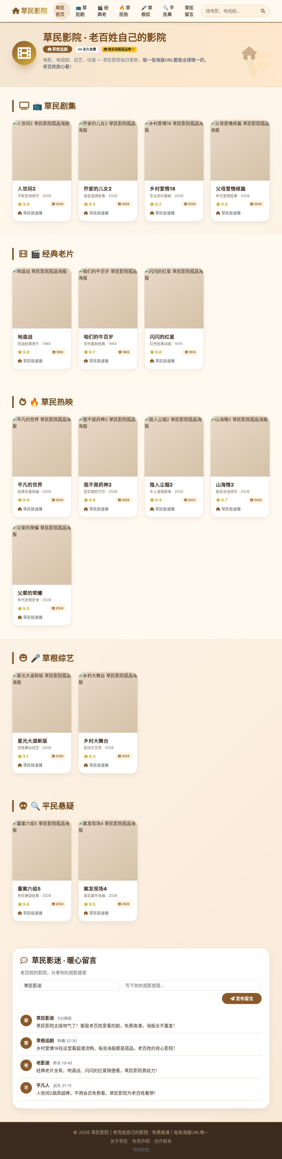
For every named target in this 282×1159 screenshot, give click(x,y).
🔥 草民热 (124, 11)
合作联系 (163, 1141)
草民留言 (189, 11)
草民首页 (60, 11)
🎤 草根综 (146, 11)
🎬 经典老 (103, 11)
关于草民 (119, 1141)
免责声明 (141, 1141)
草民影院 (33, 11)
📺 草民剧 (81, 11)
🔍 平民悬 (168, 11)
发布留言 (244, 998)
